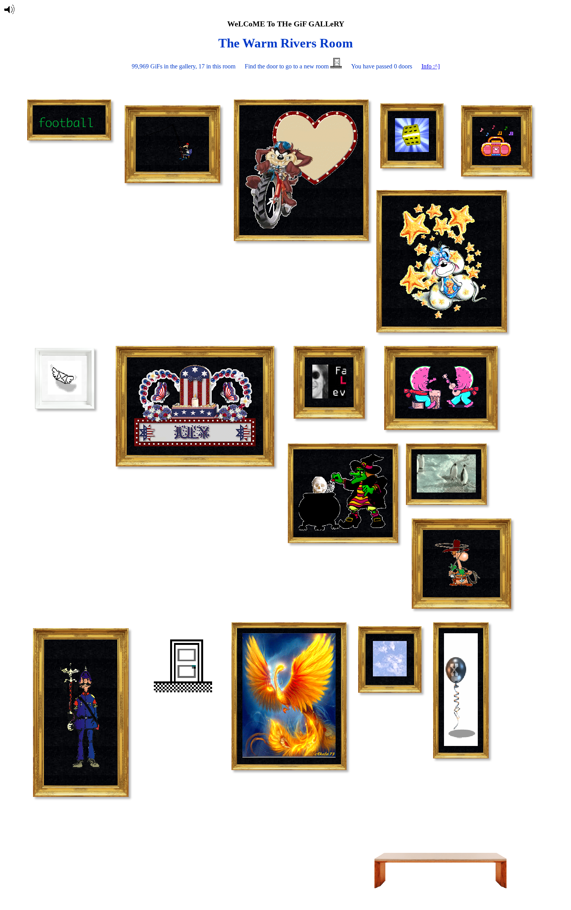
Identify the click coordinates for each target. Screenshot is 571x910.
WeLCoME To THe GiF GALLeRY (285, 23)
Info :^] (430, 66)
